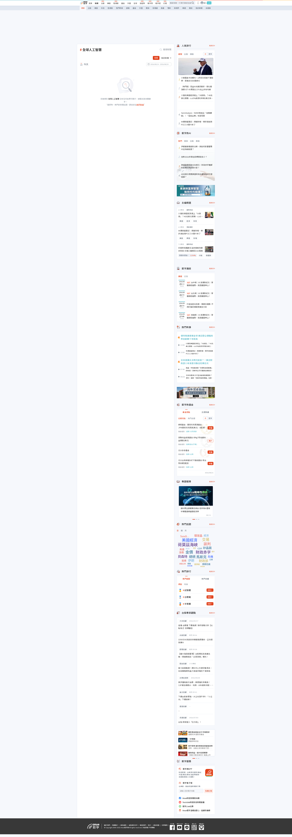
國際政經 (190, 210)
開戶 (210, 440)
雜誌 (190, 8)
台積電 (187, 596)
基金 (123, 3)
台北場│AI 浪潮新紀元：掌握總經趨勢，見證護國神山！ (200, 295)
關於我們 (107, 825)
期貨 (147, 8)
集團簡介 (115, 825)
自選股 (208, 8)
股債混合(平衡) (191, 444)
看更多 (211, 45)
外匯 (129, 3)
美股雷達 (190, 227)
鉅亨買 (150, 3)
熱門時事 (119, 8)
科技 (102, 8)
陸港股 (116, 3)
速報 (127, 8)
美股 (109, 3)
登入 (205, 3)
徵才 (149, 825)
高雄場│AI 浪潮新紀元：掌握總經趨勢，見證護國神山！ (200, 316)
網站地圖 (156, 825)
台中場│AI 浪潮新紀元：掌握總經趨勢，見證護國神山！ (200, 284)
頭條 (83, 8)
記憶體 (187, 590)
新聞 (96, 3)
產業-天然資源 (191, 431)
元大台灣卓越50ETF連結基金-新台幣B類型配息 (192, 462)
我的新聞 (199, 8)
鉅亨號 (158, 3)
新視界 (176, 8)
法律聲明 (164, 825)
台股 (102, 3)
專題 (184, 8)
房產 (162, 8)
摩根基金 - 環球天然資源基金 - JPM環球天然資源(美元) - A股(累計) (191, 426)
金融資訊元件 (133, 825)
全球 (135, 3)
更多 (210, 54)
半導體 (187, 603)
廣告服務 (123, 825)
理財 (169, 8)
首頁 (90, 3)
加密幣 (142, 3)
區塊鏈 (155, 8)
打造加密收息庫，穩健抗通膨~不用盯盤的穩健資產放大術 (200, 305)
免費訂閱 (208, 791)
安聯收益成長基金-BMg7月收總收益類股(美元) (192, 439)
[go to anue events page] (198, 2)
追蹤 (156, 58)
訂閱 (165, 3)
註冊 (209, 3)
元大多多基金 (183, 450)
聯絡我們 (143, 825)
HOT (188, 283)
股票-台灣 (189, 454)
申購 (210, 428)
